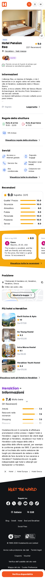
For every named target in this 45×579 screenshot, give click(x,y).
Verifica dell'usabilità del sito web (22, 562)
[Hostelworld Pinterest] (31, 503)
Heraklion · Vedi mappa (15, 51)
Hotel (5, 40)
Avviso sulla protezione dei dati (16, 550)
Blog (7, 521)
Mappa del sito (14, 567)
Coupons (18, 556)
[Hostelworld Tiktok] (37, 503)
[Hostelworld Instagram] (20, 503)
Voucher (27, 556)
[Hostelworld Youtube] (25, 503)
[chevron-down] (27, 401)
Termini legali (36, 550)
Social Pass (22, 526)
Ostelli (13, 521)
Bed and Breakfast (31, 521)
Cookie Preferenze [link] (29, 567)
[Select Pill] (29, 4)
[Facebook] (8, 503)
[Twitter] (14, 503)
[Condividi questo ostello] (41, 35)
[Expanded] (5, 471)
